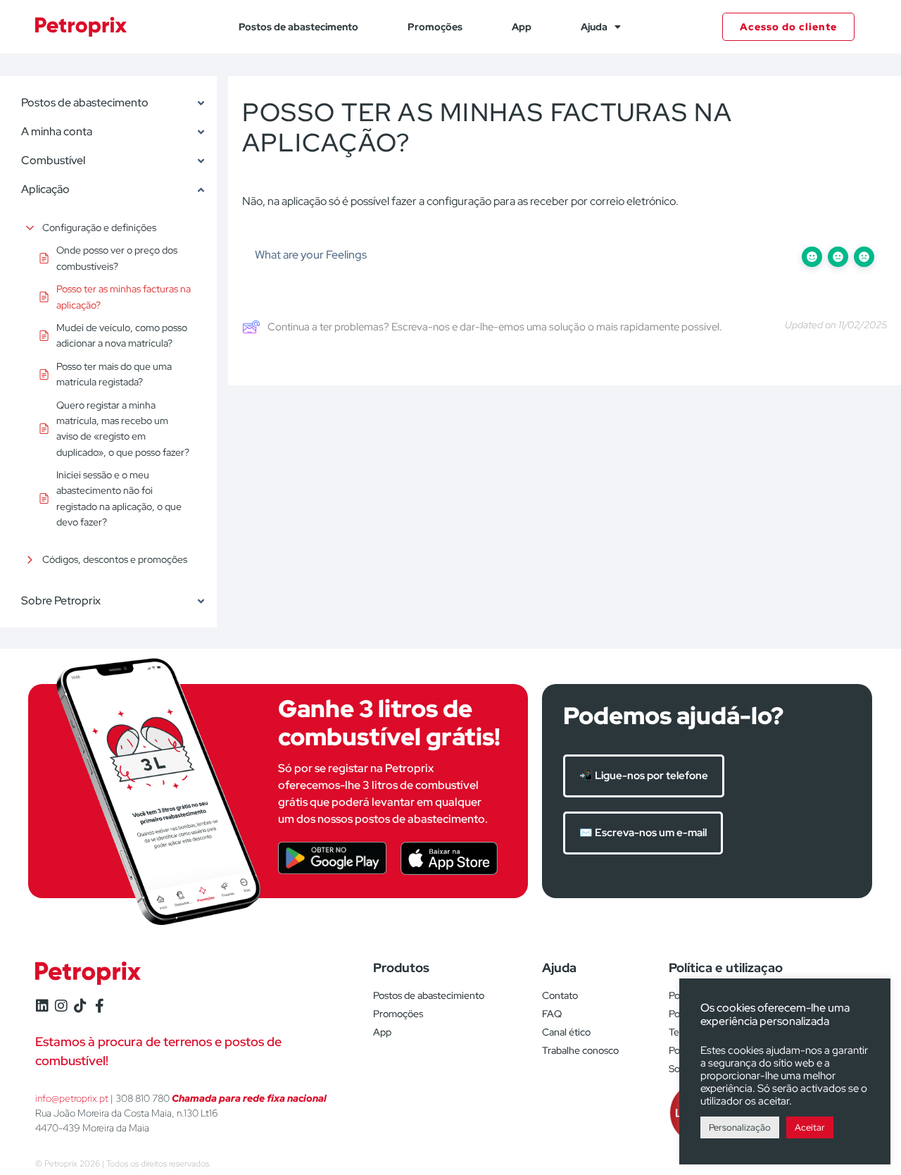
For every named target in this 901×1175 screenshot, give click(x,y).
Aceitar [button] (810, 1127)
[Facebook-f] (99, 1006)
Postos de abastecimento (298, 26)
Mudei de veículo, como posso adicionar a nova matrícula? (121, 335)
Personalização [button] (740, 1127)
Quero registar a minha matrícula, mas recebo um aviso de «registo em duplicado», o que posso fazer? (122, 429)
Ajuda (594, 26)
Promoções (435, 26)
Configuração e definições (99, 227)
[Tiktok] (80, 1006)
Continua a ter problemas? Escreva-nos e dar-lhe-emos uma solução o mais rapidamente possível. (494, 327)
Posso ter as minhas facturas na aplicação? (123, 296)
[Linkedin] (42, 1006)
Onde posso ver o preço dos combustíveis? (116, 258)
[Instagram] (61, 1006)
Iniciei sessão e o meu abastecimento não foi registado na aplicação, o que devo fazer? (119, 498)
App (521, 26)
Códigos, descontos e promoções (114, 559)
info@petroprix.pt (71, 1098)
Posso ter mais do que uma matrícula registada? (114, 374)
